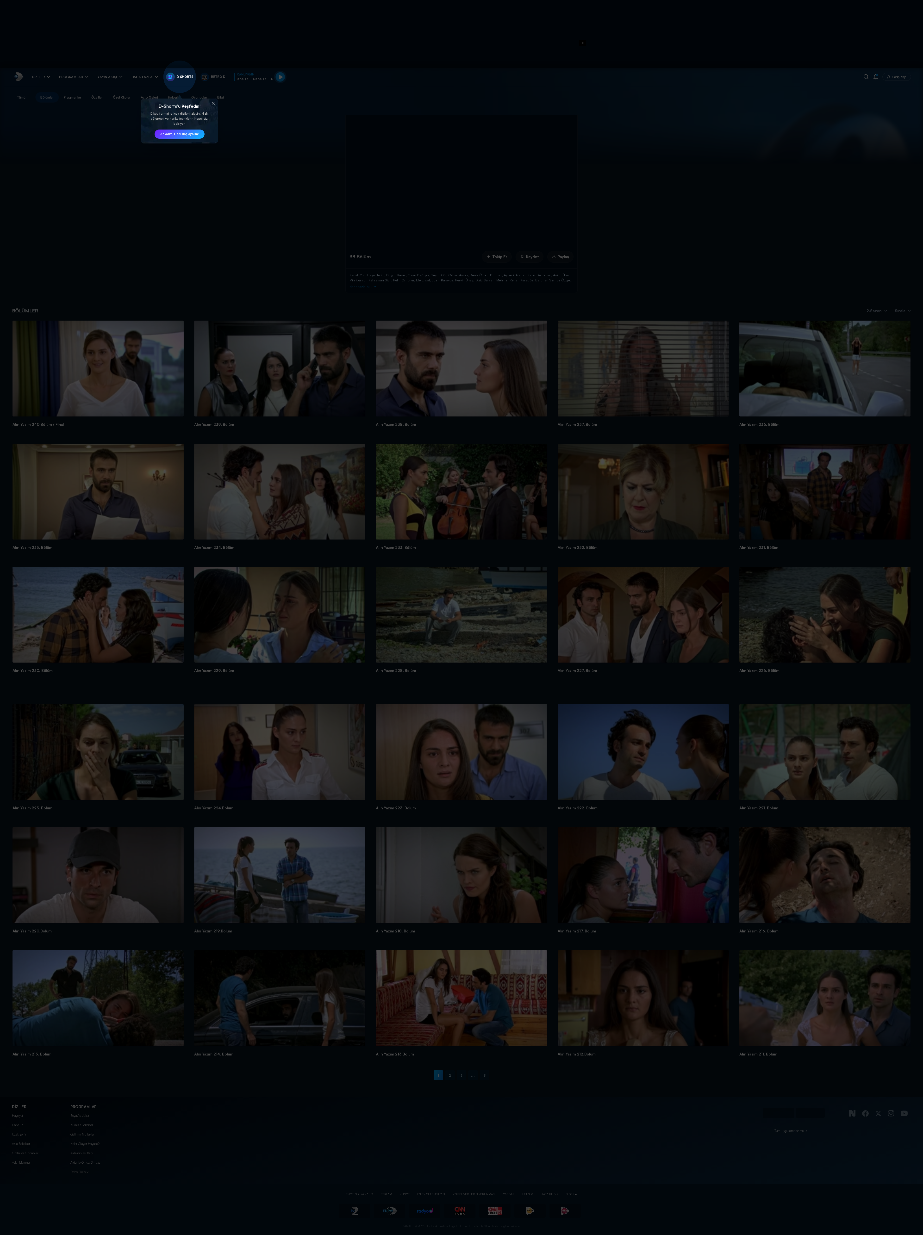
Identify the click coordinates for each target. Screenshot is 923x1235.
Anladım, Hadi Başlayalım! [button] (179, 134)
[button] (213, 103)
